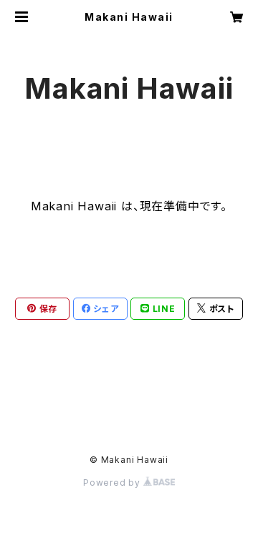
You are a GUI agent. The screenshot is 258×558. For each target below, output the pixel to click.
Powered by (113, 482)
